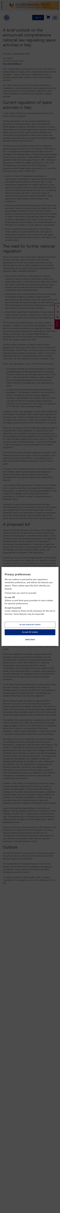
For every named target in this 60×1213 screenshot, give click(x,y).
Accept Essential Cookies (30, 624)
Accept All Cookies (30, 632)
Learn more (30, 639)
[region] (29, 606)
